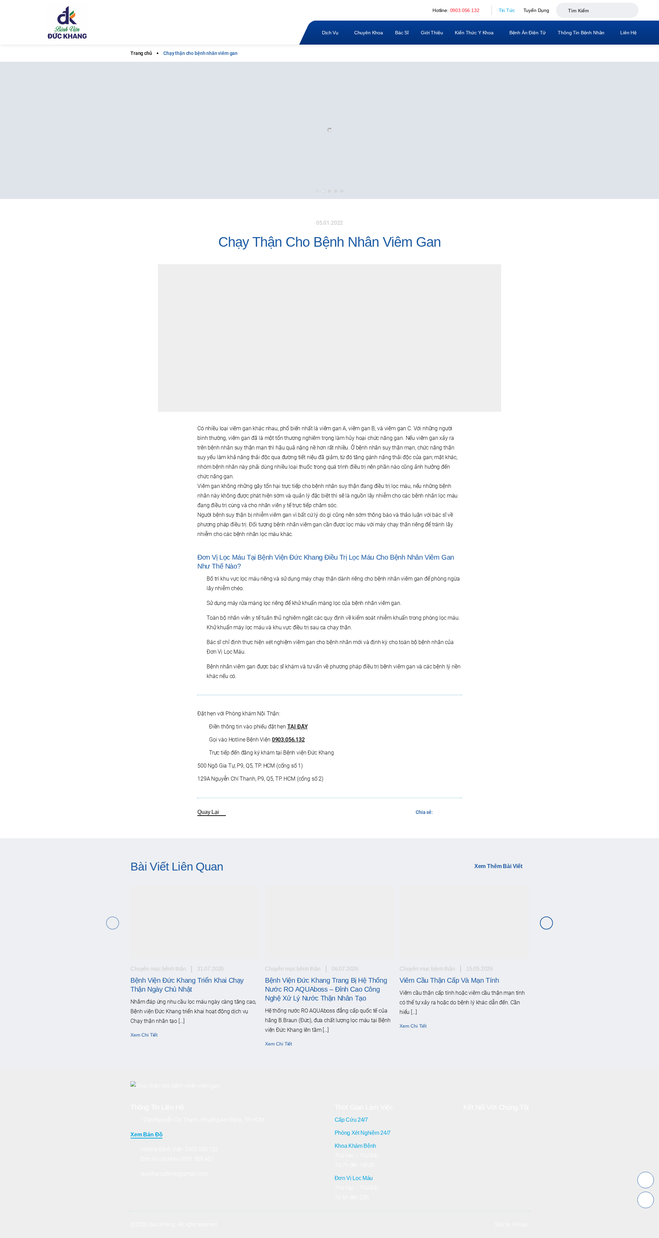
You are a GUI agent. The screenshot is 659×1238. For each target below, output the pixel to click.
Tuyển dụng (536, 10)
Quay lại (208, 812)
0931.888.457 (197, 1159)
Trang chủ (141, 53)
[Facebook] (441, 812)
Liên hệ (628, 32)
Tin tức (507, 10)
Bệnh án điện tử (527, 32)
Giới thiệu (432, 32)
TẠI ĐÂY (297, 726)
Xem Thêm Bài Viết (498, 866)
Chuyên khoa (368, 32)
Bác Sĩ (402, 32)
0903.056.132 (464, 10)
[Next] (546, 923)
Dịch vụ (330, 32)
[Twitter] (456, 812)
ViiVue (519, 1224)
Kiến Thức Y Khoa (474, 32)
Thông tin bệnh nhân (581, 32)
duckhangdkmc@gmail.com (174, 1173)
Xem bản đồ (146, 1134)
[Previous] (112, 923)
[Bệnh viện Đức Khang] (67, 22)
